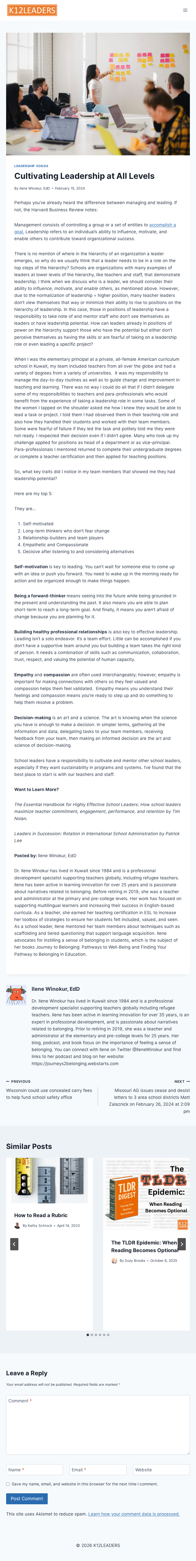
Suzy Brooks (135, 1261)
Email (79, 1469)
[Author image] (17, 1225)
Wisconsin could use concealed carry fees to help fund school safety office (49, 1089)
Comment (20, 1400)
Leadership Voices (31, 166)
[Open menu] (185, 10)
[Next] (182, 1244)
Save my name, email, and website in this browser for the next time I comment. (85, 1484)
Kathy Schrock (40, 1226)
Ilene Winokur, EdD (34, 188)
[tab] (88, 1335)
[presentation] (49, 1180)
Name (16, 1469)
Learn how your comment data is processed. (134, 1514)
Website (143, 1469)
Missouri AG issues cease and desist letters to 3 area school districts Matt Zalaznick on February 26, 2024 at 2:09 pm (149, 1096)
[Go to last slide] (14, 1244)
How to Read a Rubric (41, 1215)
